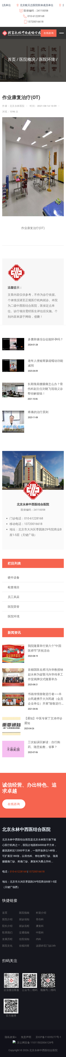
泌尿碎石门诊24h (46, 945)
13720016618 (35, 21)
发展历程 (7, 939)
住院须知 (24, 939)
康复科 (40, 925)
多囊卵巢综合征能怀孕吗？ (45, 339)
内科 (38, 939)
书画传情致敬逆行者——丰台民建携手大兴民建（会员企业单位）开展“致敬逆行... (45, 698)
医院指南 (24, 912)
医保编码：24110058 (36, 10)
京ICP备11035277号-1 (48, 1037)
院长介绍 (7, 925)
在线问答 (24, 945)
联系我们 (7, 932)
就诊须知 (24, 919)
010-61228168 (35, 16)
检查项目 (13, 587)
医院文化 (7, 945)
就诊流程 (24, 925)
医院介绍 (7, 919)
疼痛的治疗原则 (38, 412)
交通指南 (24, 932)
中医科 (40, 932)
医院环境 (13, 616)
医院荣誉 (13, 606)
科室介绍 (41, 912)
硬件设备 (13, 577)
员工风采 (13, 597)
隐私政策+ (10, 1037)
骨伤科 (40, 919)
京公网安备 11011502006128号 (35, 1042)
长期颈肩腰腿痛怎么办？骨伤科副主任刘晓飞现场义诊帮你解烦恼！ (45, 388)
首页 (4, 912)
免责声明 (26, 1037)
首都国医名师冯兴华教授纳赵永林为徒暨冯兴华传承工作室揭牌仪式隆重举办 (45, 674)
